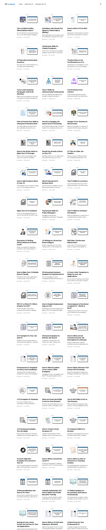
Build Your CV (29, 4)
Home (21, 4)
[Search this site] (100, 4)
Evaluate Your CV (40, 4)
